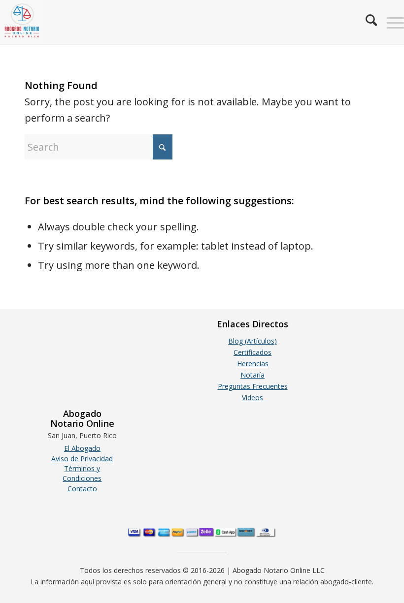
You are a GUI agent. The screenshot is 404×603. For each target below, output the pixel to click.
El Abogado (82, 448)
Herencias (253, 363)
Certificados (252, 352)
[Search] (366, 22)
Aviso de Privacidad (82, 458)
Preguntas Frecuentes (253, 386)
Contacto (82, 488)
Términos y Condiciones (82, 473)
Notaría (252, 375)
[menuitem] (366, 22)
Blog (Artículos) (252, 341)
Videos (252, 397)
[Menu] (390, 22)
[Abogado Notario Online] (22, 22)
